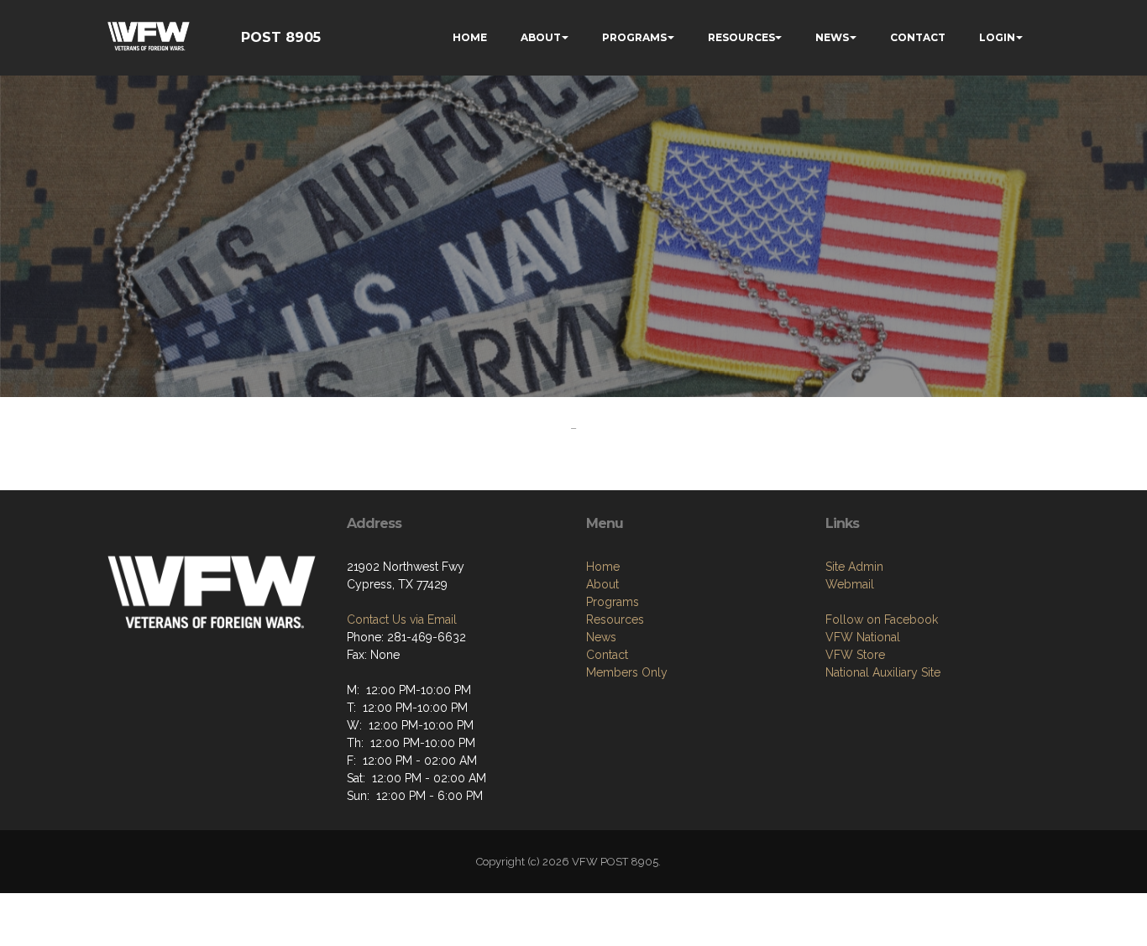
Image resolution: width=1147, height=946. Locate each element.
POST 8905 (281, 37)
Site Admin (854, 566)
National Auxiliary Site (882, 672)
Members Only (627, 672)
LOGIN (997, 37)
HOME (470, 37)
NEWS (832, 37)
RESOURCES (741, 37)
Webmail (849, 584)
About (602, 584)
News (601, 637)
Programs (612, 602)
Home (603, 566)
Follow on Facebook (881, 619)
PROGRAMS (634, 37)
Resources (615, 619)
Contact (607, 654)
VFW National (862, 637)
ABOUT (541, 37)
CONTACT (917, 37)
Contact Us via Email (402, 619)
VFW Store (855, 654)
